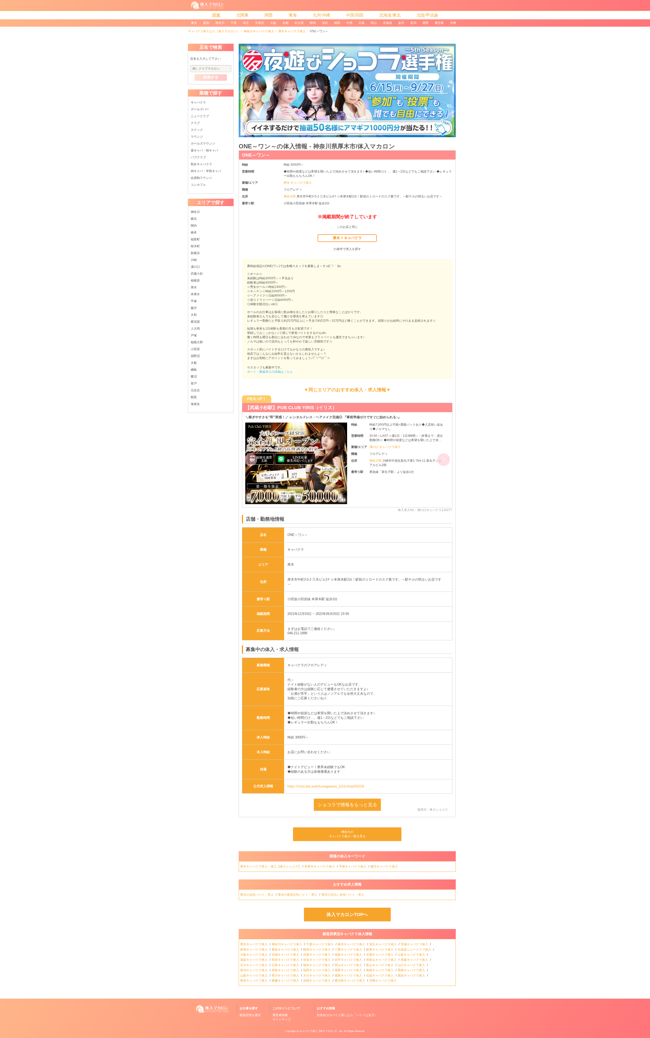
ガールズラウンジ (203, 143)
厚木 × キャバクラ (347, 238)
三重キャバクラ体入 (349, 949)
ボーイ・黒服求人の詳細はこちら (270, 372)
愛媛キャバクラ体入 (286, 980)
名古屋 (299, 23)
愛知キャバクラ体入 (286, 949)
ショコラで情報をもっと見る (347, 804)
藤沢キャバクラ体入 (384, 866)
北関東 (242, 15)
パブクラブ (198, 157)
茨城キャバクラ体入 (415, 944)
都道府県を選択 (250, 1015)
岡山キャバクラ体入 (349, 965)
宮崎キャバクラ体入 (317, 980)
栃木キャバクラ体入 (352, 944)
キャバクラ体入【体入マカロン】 (319, 1031)
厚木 (194, 287)
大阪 (273, 23)
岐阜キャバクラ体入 (380, 949)
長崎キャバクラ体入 (412, 970)
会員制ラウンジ (201, 178)
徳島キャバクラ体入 (349, 975)
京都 (285, 23)
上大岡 (195, 328)
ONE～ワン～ (256, 155)
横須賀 (195, 321)
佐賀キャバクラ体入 (380, 975)
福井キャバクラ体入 (317, 965)
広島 (362, 23)
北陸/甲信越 (427, 15)
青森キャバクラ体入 (415, 960)
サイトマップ (281, 1019)
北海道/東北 (390, 15)
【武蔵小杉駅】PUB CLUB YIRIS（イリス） (291, 407)
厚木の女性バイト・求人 (257, 894)
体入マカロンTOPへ (347, 914)
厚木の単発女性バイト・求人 (298, 894)
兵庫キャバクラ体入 (317, 954)
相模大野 (197, 342)
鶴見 (194, 397)
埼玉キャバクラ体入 (383, 944)
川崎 (194, 260)
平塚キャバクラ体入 (353, 866)
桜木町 (195, 246)
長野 (425, 23)
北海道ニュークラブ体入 (415, 949)
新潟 (413, 23)
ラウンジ (197, 136)
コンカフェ (198, 185)
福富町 (195, 239)
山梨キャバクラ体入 (254, 975)
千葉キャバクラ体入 (320, 944)
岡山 (374, 23)
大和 (194, 315)
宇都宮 (259, 23)
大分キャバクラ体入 (317, 975)
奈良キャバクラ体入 (317, 960)
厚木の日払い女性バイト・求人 (343, 894)
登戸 (194, 383)
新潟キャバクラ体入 (254, 970)
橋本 (194, 232)
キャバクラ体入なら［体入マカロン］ (214, 31)
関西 (269, 15)
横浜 (194, 219)
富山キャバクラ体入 (380, 965)
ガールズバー (200, 109)
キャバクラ (198, 102)
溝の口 (195, 267)
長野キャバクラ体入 (349, 970)
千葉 (234, 23)
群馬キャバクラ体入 (254, 949)
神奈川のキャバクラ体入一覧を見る (347, 834)
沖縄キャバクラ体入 (383, 980)
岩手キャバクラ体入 (349, 960)
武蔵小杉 (197, 273)
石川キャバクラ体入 (254, 965)
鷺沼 (194, 376)
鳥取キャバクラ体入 (286, 970)
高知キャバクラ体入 (412, 975)
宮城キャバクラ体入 (286, 954)
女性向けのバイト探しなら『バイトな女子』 (347, 1015)
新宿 (206, 23)
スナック (197, 130)
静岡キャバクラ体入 (317, 949)
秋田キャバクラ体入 (286, 960)
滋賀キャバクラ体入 (254, 960)
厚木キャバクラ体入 (292, 31)
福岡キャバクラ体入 (317, 970)
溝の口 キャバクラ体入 (385, 447)
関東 (216, 15)
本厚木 (195, 294)
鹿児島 (439, 23)
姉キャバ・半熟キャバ (206, 171)
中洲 (349, 23)
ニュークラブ (200, 116)
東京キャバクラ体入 (254, 944)
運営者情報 (280, 1015)
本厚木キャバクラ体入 (320, 866)
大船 (194, 363)
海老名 (195, 404)
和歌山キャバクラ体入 (381, 960)
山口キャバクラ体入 (412, 965)
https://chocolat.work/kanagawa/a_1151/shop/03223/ (325, 786)
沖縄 (453, 23)
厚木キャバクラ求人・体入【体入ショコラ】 (270, 866)
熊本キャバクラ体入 (254, 980)
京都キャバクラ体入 (380, 954)
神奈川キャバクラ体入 (259, 31)
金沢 (401, 23)
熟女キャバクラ (201, 164)
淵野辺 (195, 356)
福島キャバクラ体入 (349, 954)
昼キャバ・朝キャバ (204, 150)
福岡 (337, 23)
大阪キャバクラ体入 (254, 954)
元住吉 (195, 390)
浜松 (325, 23)
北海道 (387, 23)
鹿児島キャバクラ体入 (350, 980)
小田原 (195, 349)
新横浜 (195, 253)
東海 (293, 15)
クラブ (195, 123)
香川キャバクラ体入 (286, 975)
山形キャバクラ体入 (412, 954)
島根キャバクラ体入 (380, 970)
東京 (194, 23)
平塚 (194, 301)
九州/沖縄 (321, 15)
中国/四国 (354, 15)
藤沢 (194, 308)
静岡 (313, 23)
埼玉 (246, 23)
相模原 (195, 280)
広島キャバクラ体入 (286, 965)
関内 (194, 225)
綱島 (194, 369)
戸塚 (194, 335)
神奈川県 (290, 196)
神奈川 (219, 23)
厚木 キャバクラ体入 (298, 182)
